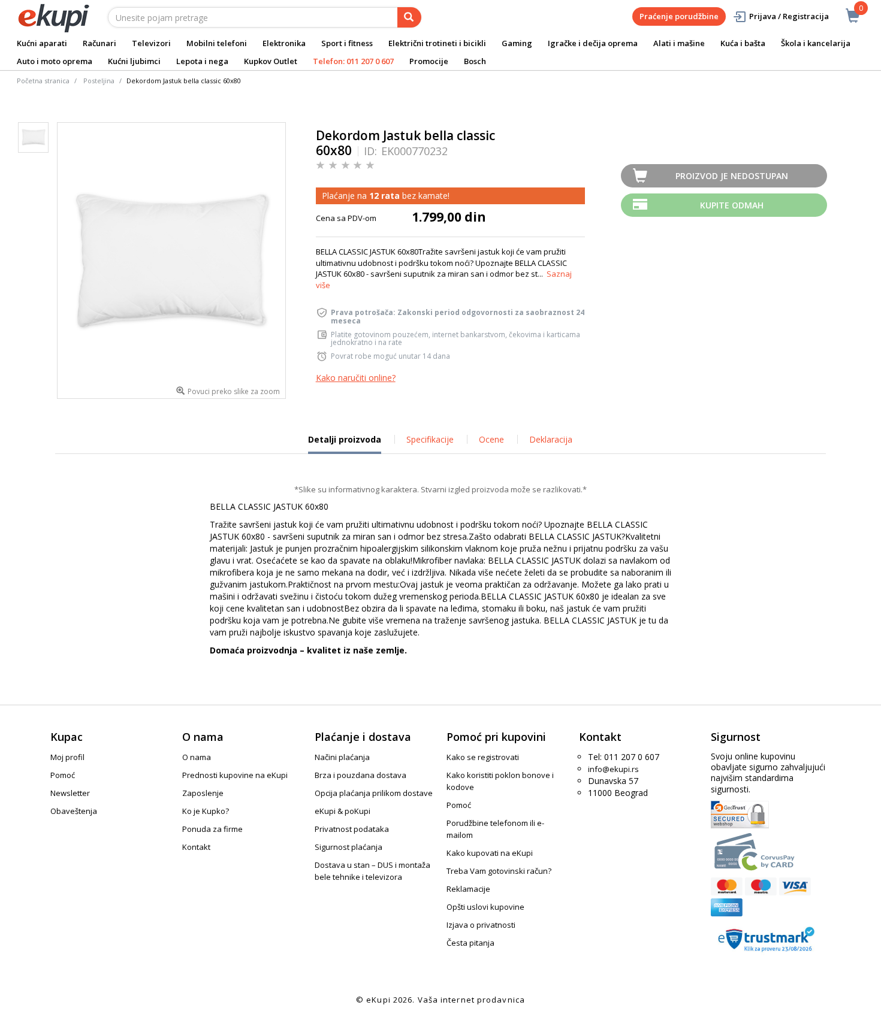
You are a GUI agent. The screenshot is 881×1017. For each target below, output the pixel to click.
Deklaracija (550, 439)
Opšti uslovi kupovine (485, 906)
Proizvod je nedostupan (731, 175)
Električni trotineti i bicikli (437, 43)
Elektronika (284, 43)
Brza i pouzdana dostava (360, 775)
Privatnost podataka (352, 829)
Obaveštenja (73, 811)
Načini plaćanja (342, 757)
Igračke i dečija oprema (593, 43)
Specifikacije (430, 439)
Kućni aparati (42, 43)
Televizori (151, 43)
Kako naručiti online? (356, 377)
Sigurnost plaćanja (348, 847)
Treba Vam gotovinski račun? (498, 870)
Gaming (517, 43)
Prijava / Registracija (789, 16)
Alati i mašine (679, 43)
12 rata (384, 195)
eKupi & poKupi (342, 811)
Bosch (475, 61)
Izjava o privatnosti (480, 924)
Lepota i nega (202, 61)
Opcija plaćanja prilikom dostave (374, 793)
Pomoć (62, 775)
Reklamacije (468, 888)
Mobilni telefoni (216, 43)
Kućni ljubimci (134, 61)
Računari (99, 43)
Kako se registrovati (482, 757)
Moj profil (67, 757)
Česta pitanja (470, 942)
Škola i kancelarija (815, 43)
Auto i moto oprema (54, 61)
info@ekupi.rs (613, 769)
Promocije (428, 61)
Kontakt (196, 847)
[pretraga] (409, 17)
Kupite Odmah (732, 205)
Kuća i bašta (742, 43)
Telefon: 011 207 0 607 (353, 61)
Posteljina (98, 80)
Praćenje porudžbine (679, 16)
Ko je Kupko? (205, 811)
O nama (196, 757)
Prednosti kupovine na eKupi (235, 775)
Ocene (491, 439)
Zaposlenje (203, 793)
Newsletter (70, 793)
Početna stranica (43, 80)
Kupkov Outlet (270, 61)
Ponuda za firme (212, 829)
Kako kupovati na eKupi (489, 853)
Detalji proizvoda (344, 444)
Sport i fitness (347, 43)
